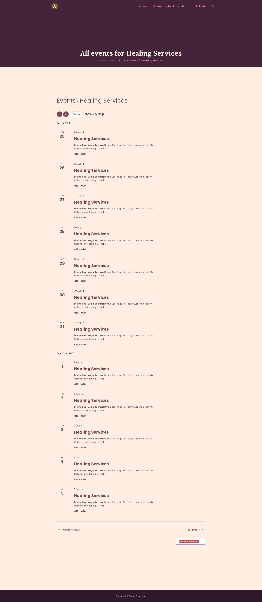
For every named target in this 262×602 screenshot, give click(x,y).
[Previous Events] (59, 114)
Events (114, 60)
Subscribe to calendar (189, 541)
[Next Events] (66, 114)
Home (102, 60)
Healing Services (91, 139)
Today (76, 114)
